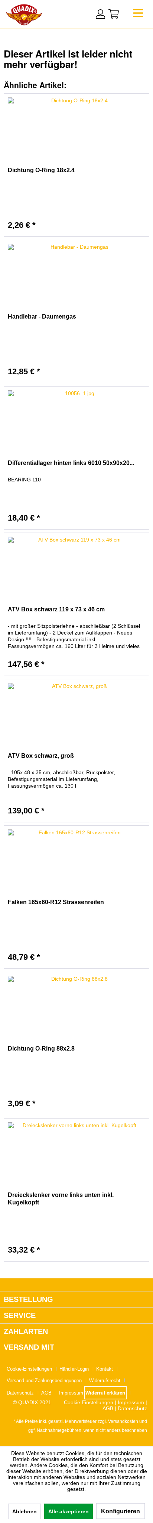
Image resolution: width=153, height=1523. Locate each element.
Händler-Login (74, 1369)
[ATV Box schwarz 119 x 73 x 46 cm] (76, 570)
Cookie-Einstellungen (29, 1369)
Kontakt (104, 1369)
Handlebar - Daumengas (42, 316)
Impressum (71, 1393)
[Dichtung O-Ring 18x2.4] (76, 131)
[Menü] (138, 15)
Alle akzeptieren (68, 1511)
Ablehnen (24, 1511)
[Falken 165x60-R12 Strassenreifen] (76, 863)
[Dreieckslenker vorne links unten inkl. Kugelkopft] (76, 1155)
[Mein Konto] (100, 14)
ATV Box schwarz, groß (41, 756)
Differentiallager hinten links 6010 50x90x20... (71, 463)
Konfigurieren (120, 1511)
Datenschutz (20, 1393)
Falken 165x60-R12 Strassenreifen (56, 902)
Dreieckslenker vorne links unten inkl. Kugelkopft (61, 1199)
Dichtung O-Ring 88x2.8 (41, 1048)
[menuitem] (138, 15)
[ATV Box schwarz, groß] (76, 716)
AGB (46, 1393)
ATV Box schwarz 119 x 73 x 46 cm (56, 609)
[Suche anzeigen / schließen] (85, 13)
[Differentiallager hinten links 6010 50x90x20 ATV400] (76, 423)
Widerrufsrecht (104, 1380)
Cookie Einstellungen (88, 1402)
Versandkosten (123, 1421)
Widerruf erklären (105, 1393)
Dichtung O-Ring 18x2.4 (41, 170)
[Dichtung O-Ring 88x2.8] (76, 1009)
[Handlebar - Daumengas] (76, 277)
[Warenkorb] (113, 14)
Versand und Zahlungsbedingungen (44, 1380)
